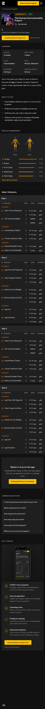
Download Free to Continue (22, 481)
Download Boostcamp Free (15, 38)
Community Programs (10, 9)
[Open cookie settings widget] (3, 705)
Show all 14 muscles (9, 180)
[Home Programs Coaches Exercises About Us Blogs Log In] (41, 3)
